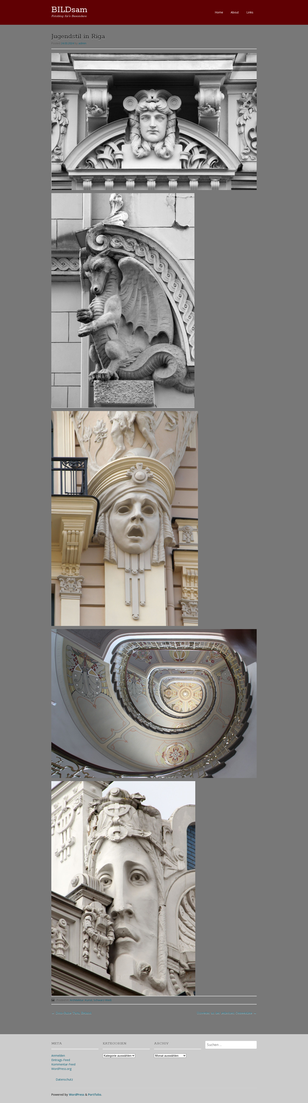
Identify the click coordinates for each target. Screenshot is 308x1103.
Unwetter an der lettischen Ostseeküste (227, 1013)
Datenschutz (64, 1079)
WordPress (76, 1094)
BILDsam (69, 10)
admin (82, 43)
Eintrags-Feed (60, 1060)
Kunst (88, 1000)
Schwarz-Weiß (102, 1000)
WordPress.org (61, 1069)
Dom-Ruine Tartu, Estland (71, 1013)
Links (249, 12)
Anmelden (58, 1055)
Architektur (77, 1000)
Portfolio (94, 1094)
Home (219, 12)
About (235, 12)
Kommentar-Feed (63, 1064)
